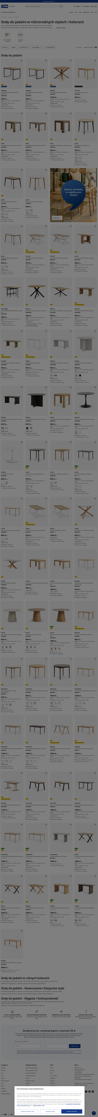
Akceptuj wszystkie (72, 1111)
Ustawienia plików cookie (27, 1111)
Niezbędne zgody (50, 1111)
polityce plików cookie (38, 1105)
